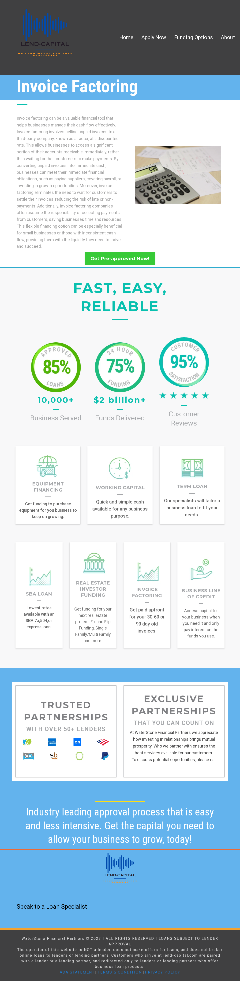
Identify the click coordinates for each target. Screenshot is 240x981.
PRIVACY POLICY (162, 972)
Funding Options (193, 37)
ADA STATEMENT (77, 972)
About (228, 37)
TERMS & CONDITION (120, 972)
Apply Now (153, 37)
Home (126, 37)
